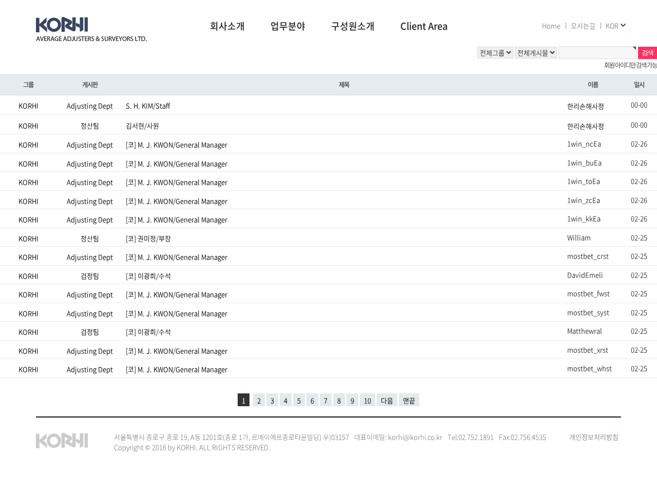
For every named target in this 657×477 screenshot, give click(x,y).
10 (367, 400)
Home (551, 25)
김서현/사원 (142, 125)
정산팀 (90, 125)
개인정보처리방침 (594, 437)
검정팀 (90, 275)
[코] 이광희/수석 (148, 275)
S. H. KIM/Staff (148, 105)
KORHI (28, 105)
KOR (612, 25)
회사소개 (227, 27)
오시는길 (583, 25)
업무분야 (287, 27)
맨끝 (409, 400)
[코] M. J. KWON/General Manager (176, 144)
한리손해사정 (585, 106)
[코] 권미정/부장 (148, 238)
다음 (387, 400)
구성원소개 (353, 27)
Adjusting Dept (90, 105)
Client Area (424, 27)
